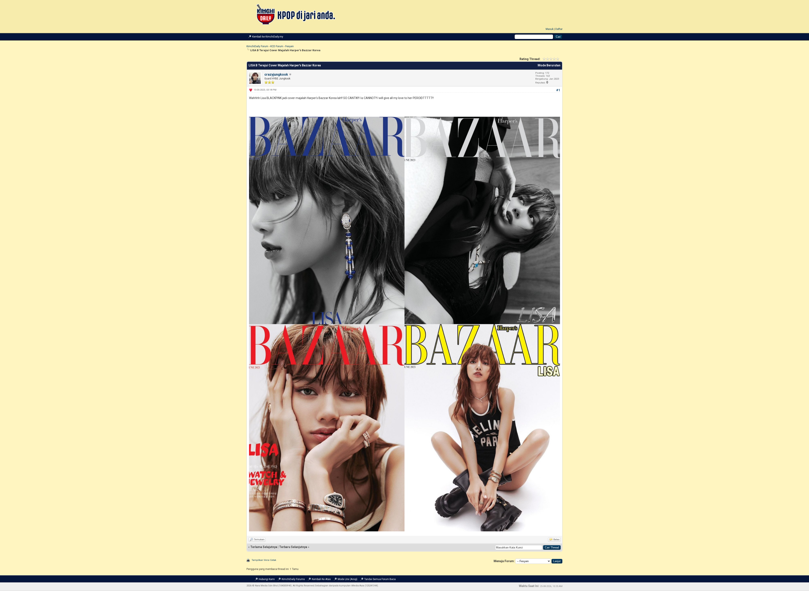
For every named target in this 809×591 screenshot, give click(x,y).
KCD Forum (276, 46)
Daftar (559, 29)
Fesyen (289, 46)
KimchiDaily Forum (257, 46)
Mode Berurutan (549, 65)
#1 (558, 90)
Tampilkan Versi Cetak (264, 560)
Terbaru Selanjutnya (293, 547)
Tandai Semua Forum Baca (380, 579)
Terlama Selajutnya (263, 547)
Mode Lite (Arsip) (347, 579)
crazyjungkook (276, 74)
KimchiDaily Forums (293, 579)
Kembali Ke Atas (321, 579)
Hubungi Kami (267, 579)
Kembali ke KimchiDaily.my (267, 36)
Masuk (549, 29)
